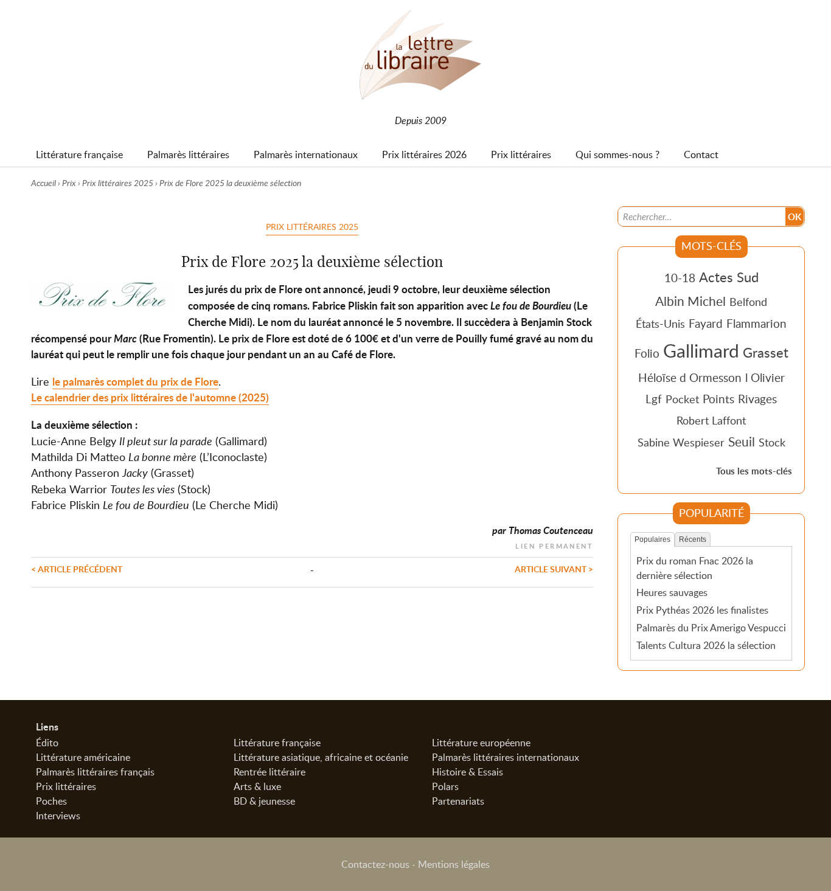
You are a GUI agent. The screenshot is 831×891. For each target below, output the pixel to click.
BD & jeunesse (264, 801)
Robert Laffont (711, 420)
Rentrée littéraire (269, 771)
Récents (692, 539)
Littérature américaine (83, 757)
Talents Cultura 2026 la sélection (706, 645)
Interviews (58, 815)
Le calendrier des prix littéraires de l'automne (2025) (150, 397)
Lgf (653, 398)
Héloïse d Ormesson (690, 377)
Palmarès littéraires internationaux (505, 757)
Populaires (652, 539)
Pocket (682, 399)
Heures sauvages (672, 592)
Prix (69, 183)
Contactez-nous (375, 864)
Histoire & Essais (467, 771)
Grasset (765, 352)
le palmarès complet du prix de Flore (135, 382)
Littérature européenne (481, 742)
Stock (772, 442)
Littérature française (277, 742)
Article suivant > (554, 569)
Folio (647, 353)
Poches (51, 801)
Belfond (748, 301)
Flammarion (756, 323)
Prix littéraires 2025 (117, 183)
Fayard (706, 323)
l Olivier (765, 377)
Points (718, 398)
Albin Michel (690, 301)
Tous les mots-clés (754, 471)
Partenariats (458, 801)
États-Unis (660, 323)
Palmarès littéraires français (95, 771)
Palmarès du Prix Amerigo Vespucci (711, 627)
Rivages (757, 398)
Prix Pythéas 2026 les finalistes (702, 610)
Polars (445, 786)
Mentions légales (454, 864)
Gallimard (701, 350)
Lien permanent (554, 545)
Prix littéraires (66, 786)
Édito (47, 742)
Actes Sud (729, 277)
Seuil (741, 441)
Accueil (43, 183)
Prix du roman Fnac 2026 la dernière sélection (694, 568)
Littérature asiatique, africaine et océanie (321, 757)
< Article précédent (76, 569)
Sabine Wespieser (681, 442)
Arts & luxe (257, 786)
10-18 (679, 277)
